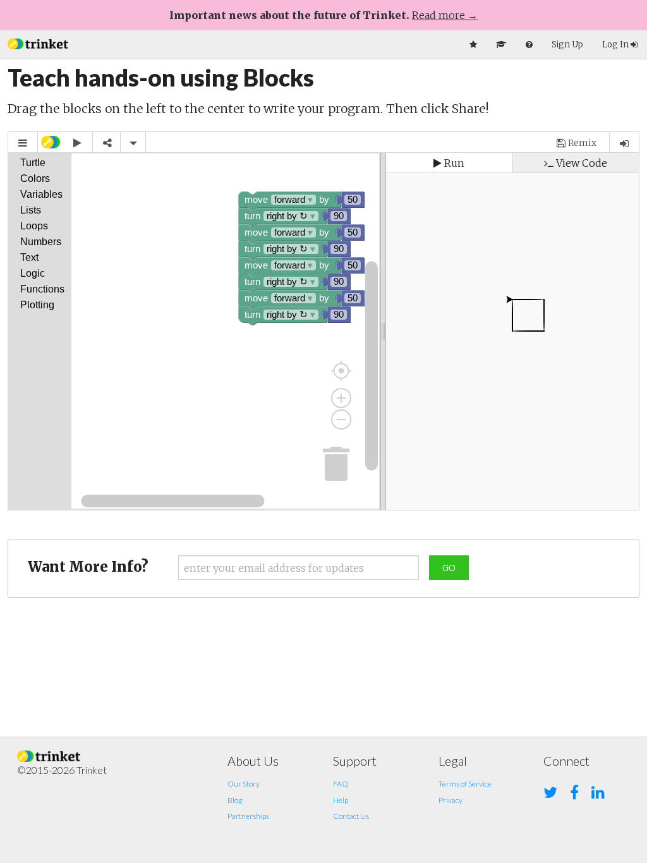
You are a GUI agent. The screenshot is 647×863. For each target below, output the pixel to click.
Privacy (450, 800)
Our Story (243, 783)
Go (449, 568)
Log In (616, 44)
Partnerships (248, 816)
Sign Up (567, 44)
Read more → (445, 15)
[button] (38, 43)
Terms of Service (465, 783)
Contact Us (351, 816)
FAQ (340, 783)
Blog (234, 800)
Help (340, 800)
